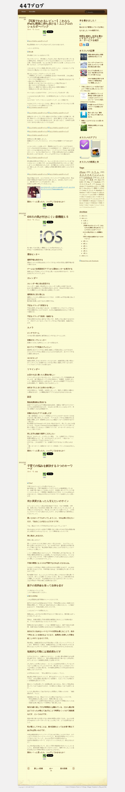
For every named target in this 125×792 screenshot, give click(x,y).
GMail (86, 205)
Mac (88, 182)
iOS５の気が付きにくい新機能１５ (48, 216)
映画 (100, 203)
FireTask (81, 205)
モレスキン (87, 188)
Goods (37, 29)
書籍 (95, 188)
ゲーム (97, 205)
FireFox (100, 200)
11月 (84, 220)
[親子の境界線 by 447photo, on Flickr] (32, 596)
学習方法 (94, 203)
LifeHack (88, 177)
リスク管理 (92, 194)
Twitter (84, 190)
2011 (83, 218)
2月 (84, 251)
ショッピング (96, 198)
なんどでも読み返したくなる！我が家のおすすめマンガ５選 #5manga (95, 73)
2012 (83, 216)
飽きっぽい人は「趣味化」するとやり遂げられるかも (95, 115)
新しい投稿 (38, 768)
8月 (84, 243)
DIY (88, 192)
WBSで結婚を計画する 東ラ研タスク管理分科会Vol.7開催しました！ (96, 81)
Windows (82, 192)
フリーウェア (85, 184)
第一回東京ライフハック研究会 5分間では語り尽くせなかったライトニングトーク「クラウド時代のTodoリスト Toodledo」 (91, 98)
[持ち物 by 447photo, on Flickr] (30, 51)
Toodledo (97, 182)
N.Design (84, 787)
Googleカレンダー (92, 186)
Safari (87, 203)
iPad (99, 180)
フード (91, 190)
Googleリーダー (91, 196)
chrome (81, 186)
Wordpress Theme (75, 787)
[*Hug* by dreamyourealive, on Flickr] (30, 483)
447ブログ (31, 787)
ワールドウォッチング (88, 207)
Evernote (98, 184)
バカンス (84, 194)
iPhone (37, 220)
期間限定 (101, 194)
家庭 (36, 471)
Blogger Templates (92, 787)
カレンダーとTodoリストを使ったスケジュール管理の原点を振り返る (95, 64)
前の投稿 (63, 768)
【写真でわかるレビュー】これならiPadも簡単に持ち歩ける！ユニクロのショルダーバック (49, 23)
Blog (82, 196)
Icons (67, 787)
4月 (84, 246)
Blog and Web (102, 787)
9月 (84, 241)
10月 (84, 223)
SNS (99, 196)
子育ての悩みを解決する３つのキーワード (49, 467)
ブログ (102, 188)
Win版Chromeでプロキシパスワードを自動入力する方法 (96, 107)
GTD (81, 182)
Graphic (91, 205)
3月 (84, 248)
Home (24, 11)
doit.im (81, 203)
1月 (84, 253)
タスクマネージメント (91, 175)
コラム (95, 172)
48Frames (93, 200)
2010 (83, 256)
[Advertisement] (90, 276)
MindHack (99, 190)
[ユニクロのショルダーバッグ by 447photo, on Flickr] (37, 41)
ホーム (51, 769)
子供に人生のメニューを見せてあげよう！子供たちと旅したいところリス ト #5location (91, 89)
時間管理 (85, 200)
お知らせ (101, 192)
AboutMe (32, 11)
